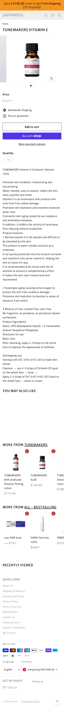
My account (9, 633)
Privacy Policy (10, 601)
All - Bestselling (40, 507)
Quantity (8, 153)
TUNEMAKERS (36, 445)
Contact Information (14, 627)
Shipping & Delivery (14, 591)
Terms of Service (12, 607)
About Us (8, 586)
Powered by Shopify (30, 701)
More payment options (32, 144)
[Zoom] (51, 78)
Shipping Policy (11, 622)
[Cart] (52, 15)
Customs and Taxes (13, 596)
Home (5, 23)
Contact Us (9, 617)
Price (6, 94)
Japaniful (13, 15)
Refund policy (10, 612)
